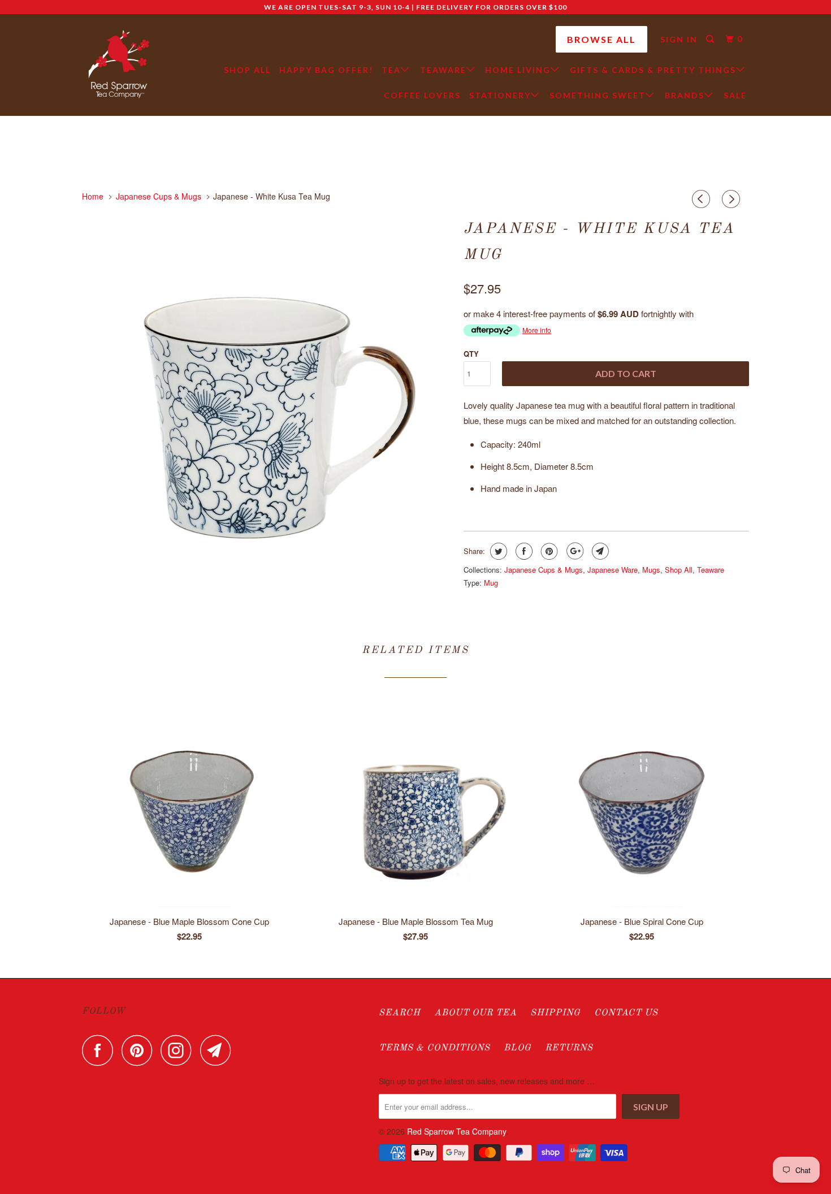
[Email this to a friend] (599, 551)
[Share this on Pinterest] (548, 551)
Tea (391, 70)
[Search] (711, 39)
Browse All (601, 39)
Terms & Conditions (434, 1048)
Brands (684, 95)
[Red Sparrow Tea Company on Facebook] (100, 1050)
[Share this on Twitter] (497, 551)
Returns (569, 1048)
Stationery (500, 95)
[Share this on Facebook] (523, 551)
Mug (491, 582)
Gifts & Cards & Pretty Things (653, 70)
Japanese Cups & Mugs (543, 569)
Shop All (247, 70)
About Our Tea (475, 1013)
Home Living (518, 70)
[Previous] (702, 199)
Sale (735, 95)
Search (400, 1013)
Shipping (555, 1013)
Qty (471, 353)
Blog (517, 1048)
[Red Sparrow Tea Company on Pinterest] (140, 1050)
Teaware (443, 70)
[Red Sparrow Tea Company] (118, 65)
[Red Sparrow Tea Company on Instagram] (179, 1050)
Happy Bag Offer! (326, 70)
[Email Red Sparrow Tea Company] (218, 1050)
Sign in (679, 39)
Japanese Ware (612, 569)
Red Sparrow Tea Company (456, 1131)
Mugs (651, 569)
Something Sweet (597, 95)
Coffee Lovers (422, 95)
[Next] (732, 199)
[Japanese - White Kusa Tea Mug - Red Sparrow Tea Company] (267, 399)
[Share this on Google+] (573, 551)
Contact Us (626, 1013)
